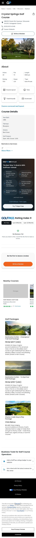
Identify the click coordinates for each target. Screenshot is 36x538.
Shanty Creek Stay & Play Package (14, 418)
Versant (17, 503)
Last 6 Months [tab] (17, 223)
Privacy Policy (18, 485)
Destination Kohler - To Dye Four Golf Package (17, 378)
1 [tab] (16, 56)
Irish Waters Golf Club (10, 300)
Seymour (27, 9)
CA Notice (18, 494)
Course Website (9, 29)
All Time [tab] (6, 223)
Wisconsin (20, 9)
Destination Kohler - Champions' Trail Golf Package (17, 338)
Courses (9, 9)
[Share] (34, 14)
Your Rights (20, 511)
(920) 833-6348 (9, 26)
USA (14, 9)
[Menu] (3, 3)
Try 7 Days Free (18, 206)
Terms (12, 505)
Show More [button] (5, 151)
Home (3, 9)
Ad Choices (18, 481)
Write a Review (18, 264)
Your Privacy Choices (20, 490)
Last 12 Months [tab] (28, 223)
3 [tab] (19, 56)
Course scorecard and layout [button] (12, 106)
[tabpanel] (18, 48)
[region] (18, 518)
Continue (18, 534)
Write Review (18, 306)
